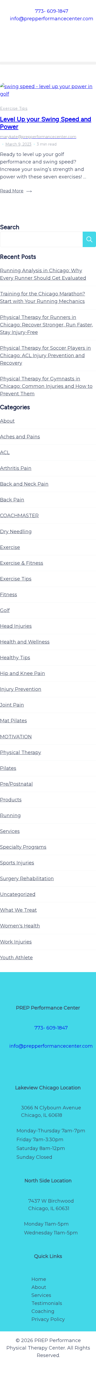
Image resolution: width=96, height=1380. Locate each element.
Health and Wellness (25, 642)
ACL (5, 452)
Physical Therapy (20, 752)
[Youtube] (65, 1063)
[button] (48, 63)
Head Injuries (16, 626)
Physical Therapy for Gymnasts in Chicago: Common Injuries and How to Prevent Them (46, 386)
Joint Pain (12, 705)
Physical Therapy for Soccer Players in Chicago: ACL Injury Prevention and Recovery (45, 355)
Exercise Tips (13, 108)
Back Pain (12, 500)
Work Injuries (16, 942)
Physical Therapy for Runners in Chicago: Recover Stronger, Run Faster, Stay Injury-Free (46, 324)
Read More (11, 190)
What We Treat (18, 910)
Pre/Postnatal (16, 784)
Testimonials (46, 1303)
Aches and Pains (20, 437)
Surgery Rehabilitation (27, 879)
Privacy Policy (48, 1319)
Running (10, 815)
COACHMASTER (19, 516)
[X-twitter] (31, 1063)
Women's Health (20, 926)
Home (38, 1279)
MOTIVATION (16, 737)
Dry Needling (16, 532)
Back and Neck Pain (24, 484)
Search (9, 227)
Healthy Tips (15, 658)
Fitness (8, 595)
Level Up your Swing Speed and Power (45, 123)
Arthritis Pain (15, 468)
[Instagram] (42, 1063)
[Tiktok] (54, 1063)
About (7, 421)
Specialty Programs (23, 847)
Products (11, 800)
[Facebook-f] (19, 1063)
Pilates (8, 768)
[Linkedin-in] (77, 1063)
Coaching (42, 1311)
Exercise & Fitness (21, 563)
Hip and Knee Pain (22, 673)
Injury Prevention (20, 689)
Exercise (10, 547)
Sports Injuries (17, 863)
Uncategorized (17, 894)
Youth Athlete (16, 958)
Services (10, 831)
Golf (5, 610)
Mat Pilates (13, 721)
